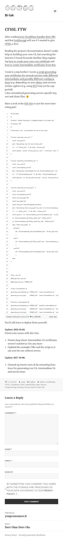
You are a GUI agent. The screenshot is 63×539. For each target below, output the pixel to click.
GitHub (38, 317)
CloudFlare (15, 384)
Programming (10, 387)
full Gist (28, 103)
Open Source (41, 384)
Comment (10, 413)
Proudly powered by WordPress (32, 535)
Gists (22, 384)
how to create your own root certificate (29, 61)
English (32, 382)
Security (20, 387)
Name (8, 449)
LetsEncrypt (20, 40)
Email (8, 460)
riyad (23, 382)
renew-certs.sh (13, 317)
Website (9, 472)
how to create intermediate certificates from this (30, 64)
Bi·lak (9, 15)
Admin (42, 382)
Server (27, 387)
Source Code (35, 387)
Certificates (50, 382)
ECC (35, 85)
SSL (43, 387)
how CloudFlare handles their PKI (37, 36)
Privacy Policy (11, 535)
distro (39, 82)
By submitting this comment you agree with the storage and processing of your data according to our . (31, 488)
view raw (53, 317)
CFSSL (8, 43)
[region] (31, 213)
